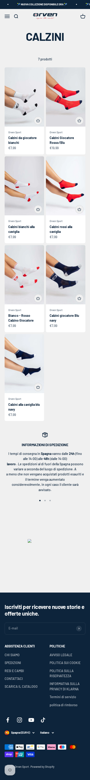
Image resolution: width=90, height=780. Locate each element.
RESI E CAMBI (14, 671)
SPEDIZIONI (13, 663)
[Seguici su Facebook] (8, 720)
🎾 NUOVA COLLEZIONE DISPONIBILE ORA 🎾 (39, 4)
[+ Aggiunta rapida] (38, 120)
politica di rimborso (64, 705)
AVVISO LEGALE (61, 655)
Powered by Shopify (42, 766)
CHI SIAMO (12, 655)
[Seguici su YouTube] (31, 720)
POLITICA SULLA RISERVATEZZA (62, 673)
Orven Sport (14, 132)
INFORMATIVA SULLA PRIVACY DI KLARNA (65, 686)
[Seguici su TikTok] (43, 720)
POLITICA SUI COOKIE (65, 663)
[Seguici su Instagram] (19, 720)
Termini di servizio (63, 697)
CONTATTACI (14, 679)
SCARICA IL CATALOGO (21, 686)
